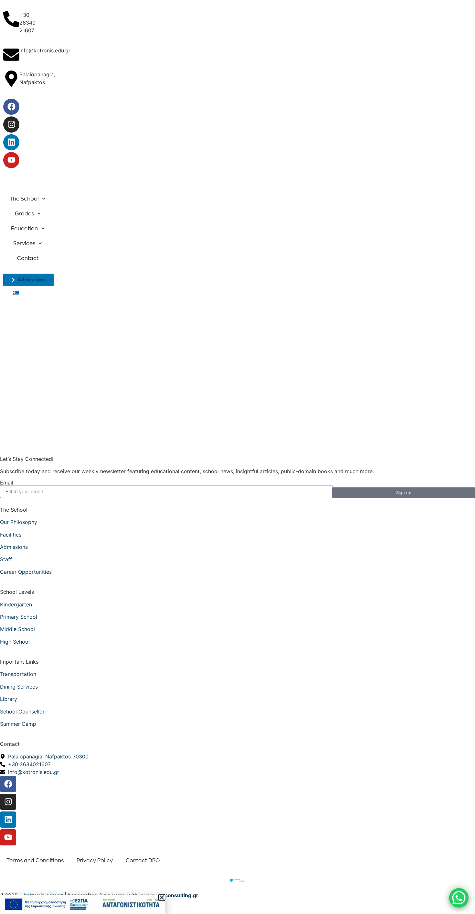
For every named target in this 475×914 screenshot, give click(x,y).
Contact (27, 258)
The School (24, 198)
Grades (24, 213)
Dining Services (19, 686)
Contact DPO (143, 860)
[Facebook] (11, 107)
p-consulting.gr (178, 895)
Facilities (10, 534)
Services (24, 243)
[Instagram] (11, 124)
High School (15, 641)
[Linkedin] (11, 142)
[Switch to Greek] (16, 293)
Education (24, 228)
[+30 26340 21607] (11, 19)
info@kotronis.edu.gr (44, 50)
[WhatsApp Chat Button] (459, 898)
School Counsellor (22, 711)
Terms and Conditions (35, 860)
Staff (6, 559)
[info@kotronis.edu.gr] (11, 55)
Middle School (17, 629)
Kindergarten (16, 604)
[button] (162, 897)
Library (8, 699)
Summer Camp (18, 724)
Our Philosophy (18, 522)
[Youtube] (11, 160)
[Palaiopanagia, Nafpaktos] (11, 79)
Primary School (18, 617)
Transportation (18, 674)
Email (6, 482)
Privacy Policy (95, 860)
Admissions (14, 547)
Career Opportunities (26, 572)
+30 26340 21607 (27, 23)
